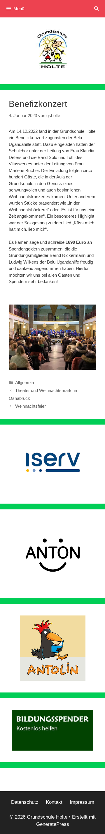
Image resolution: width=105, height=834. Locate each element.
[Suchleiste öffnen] (96, 8)
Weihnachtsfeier (30, 406)
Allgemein (24, 382)
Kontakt (54, 802)
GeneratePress (52, 824)
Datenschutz (24, 802)
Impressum (82, 802)
